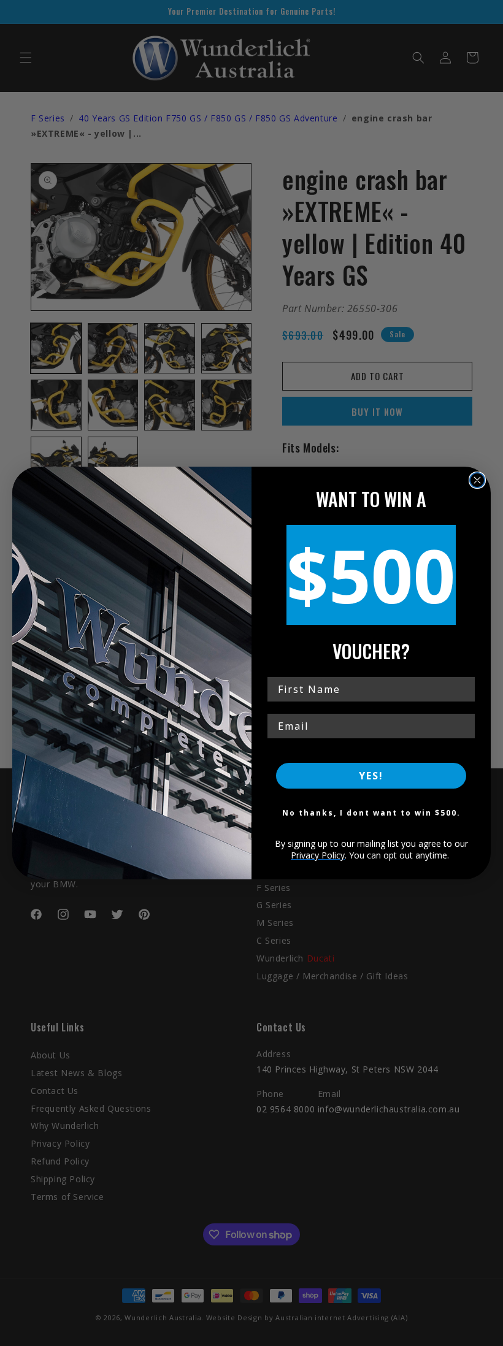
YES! (371, 775)
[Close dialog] (477, 480)
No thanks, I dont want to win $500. (371, 813)
